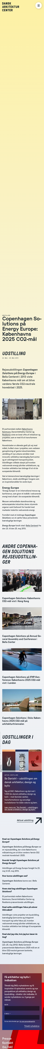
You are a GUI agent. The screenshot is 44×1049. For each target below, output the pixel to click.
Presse (7, 1038)
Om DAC (7, 1047)
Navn (6, 1004)
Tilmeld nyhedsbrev (31, 1026)
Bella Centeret (32, 526)
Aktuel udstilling (11, 775)
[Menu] (38, 5)
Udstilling (6, 315)
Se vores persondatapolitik (27, 1021)
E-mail (11, 1013)
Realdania (6, 435)
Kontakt (7, 1042)
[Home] (12, 6)
